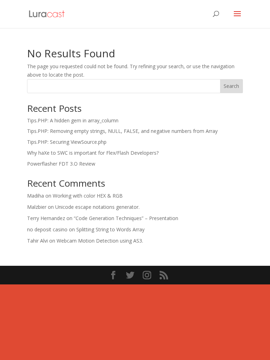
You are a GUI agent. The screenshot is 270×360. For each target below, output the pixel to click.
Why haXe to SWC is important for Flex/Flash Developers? (93, 152)
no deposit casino (47, 229)
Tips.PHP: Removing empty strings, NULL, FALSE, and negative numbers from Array (122, 131)
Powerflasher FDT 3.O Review (61, 163)
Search (231, 86)
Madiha (35, 195)
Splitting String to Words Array (110, 229)
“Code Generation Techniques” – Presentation (126, 218)
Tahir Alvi (37, 240)
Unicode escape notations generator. (97, 207)
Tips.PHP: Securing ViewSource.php (67, 142)
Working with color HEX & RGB (88, 195)
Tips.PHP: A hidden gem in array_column (72, 120)
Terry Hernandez (46, 218)
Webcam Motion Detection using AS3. (100, 240)
